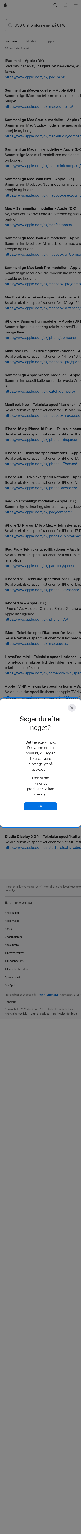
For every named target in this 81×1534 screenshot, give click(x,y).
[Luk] (72, 707)
